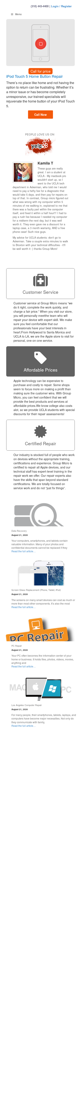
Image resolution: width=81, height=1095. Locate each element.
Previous (63, 256)
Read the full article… (23, 551)
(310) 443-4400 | (40, 6)
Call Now (40, 114)
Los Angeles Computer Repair (26, 705)
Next (67, 256)
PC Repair (16, 645)
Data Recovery (19, 530)
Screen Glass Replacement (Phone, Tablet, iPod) (36, 589)
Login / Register (61, 6)
